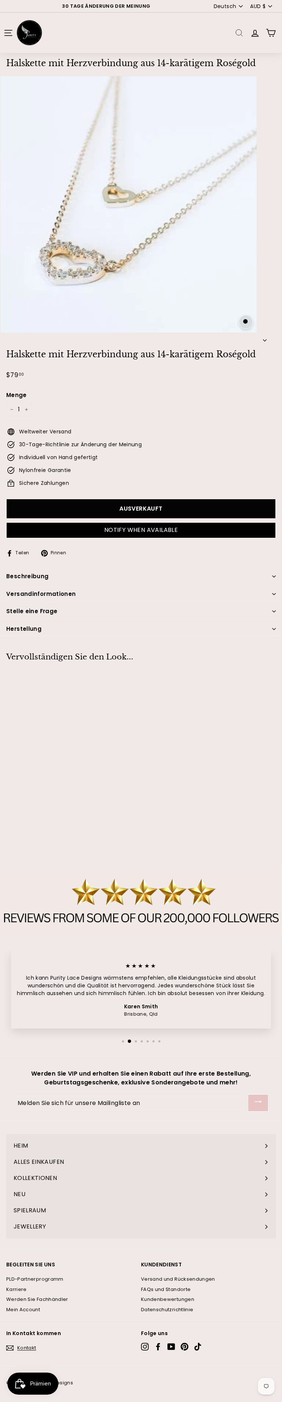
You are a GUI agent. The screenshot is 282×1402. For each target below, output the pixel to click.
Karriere (16, 1289)
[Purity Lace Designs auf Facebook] (158, 1347)
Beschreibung (27, 576)
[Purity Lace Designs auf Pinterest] (184, 1347)
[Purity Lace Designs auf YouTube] (171, 1347)
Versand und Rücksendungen (178, 1279)
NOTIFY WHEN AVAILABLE (141, 530)
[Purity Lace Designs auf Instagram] (145, 1347)
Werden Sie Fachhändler (37, 1299)
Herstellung (23, 629)
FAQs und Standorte (166, 1289)
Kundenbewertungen (167, 1299)
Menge (16, 395)
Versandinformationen (41, 594)
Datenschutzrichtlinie (167, 1309)
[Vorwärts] (265, 338)
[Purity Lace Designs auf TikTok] (198, 1347)
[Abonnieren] (258, 1103)
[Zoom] (246, 322)
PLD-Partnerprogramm (35, 1279)
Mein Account (23, 1309)
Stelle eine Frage (31, 611)
